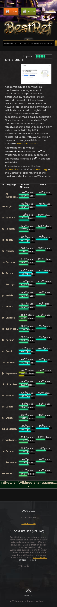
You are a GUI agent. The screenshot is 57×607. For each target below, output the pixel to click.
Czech (9, 406)
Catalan (10, 451)
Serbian (10, 395)
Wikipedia (23, 566)
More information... (28, 143)
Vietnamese (12, 440)
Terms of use (29, 523)
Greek (9, 351)
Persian (10, 340)
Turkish (10, 273)
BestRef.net (22, 531)
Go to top (28, 595)
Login (14, 11)
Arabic (9, 306)
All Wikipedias (12, 195)
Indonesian (12, 328)
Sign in (31, 11)
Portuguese (12, 284)
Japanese (11, 373)
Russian (10, 228)
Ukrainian (11, 384)
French (10, 251)
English (10, 206)
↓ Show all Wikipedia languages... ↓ (28, 484)
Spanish (10, 217)
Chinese (10, 317)
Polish (9, 295)
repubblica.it (12, 169)
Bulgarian (11, 428)
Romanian (12, 462)
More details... (40, 557)
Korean (10, 473)
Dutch (9, 417)
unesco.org (40, 169)
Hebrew (10, 362)
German (10, 262)
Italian (9, 239)
